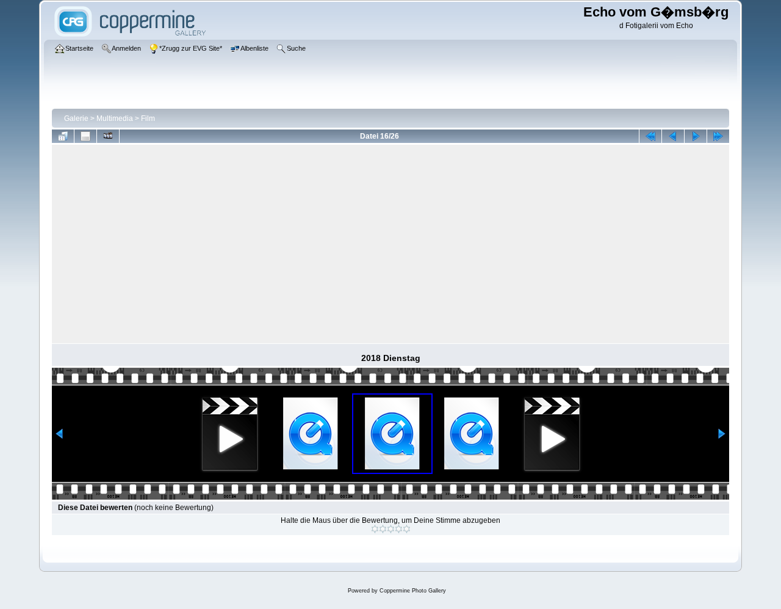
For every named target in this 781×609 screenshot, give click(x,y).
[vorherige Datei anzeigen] (673, 136)
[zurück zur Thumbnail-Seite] (63, 136)
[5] (407, 529)
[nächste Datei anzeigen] (696, 136)
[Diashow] (108, 136)
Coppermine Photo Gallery (413, 591)
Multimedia (114, 118)
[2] (383, 529)
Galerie (76, 118)
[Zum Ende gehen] (718, 136)
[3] (391, 529)
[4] (399, 529)
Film (148, 118)
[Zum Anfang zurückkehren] (650, 136)
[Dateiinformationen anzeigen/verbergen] (85, 136)
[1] (375, 529)
